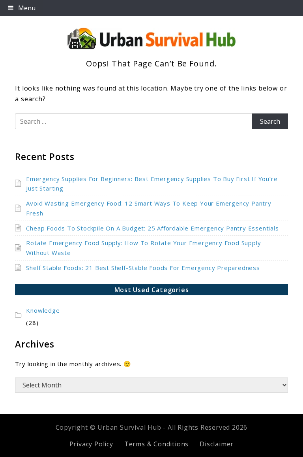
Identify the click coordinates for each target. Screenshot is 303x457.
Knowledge (43, 310)
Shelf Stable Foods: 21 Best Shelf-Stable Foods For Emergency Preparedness (143, 268)
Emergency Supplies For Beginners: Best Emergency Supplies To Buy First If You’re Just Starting (151, 184)
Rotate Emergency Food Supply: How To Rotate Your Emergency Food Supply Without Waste (143, 248)
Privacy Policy (91, 444)
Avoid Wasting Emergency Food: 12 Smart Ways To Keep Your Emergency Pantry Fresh (148, 208)
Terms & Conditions (156, 444)
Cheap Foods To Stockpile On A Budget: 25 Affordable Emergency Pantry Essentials (152, 228)
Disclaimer (217, 444)
